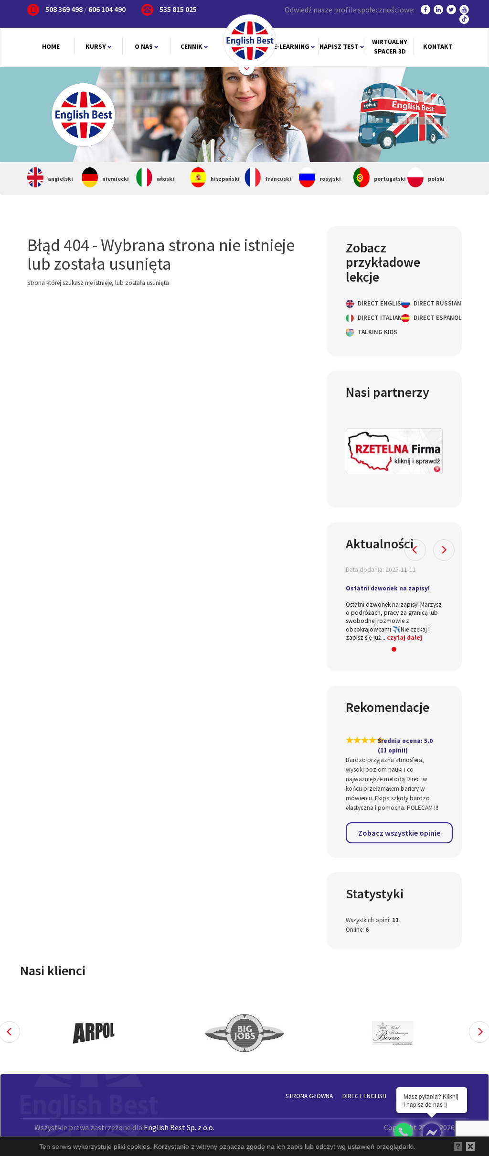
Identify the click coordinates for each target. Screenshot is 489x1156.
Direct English (371, 303)
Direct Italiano (371, 318)
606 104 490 (107, 9)
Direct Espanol (427, 318)
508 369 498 (64, 9)
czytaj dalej (404, 637)
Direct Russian (427, 303)
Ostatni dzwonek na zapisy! (388, 588)
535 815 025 (178, 9)
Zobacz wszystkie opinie (399, 833)
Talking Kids (371, 332)
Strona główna (309, 1096)
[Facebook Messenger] (431, 1132)
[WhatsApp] (403, 1132)
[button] (415, 550)
